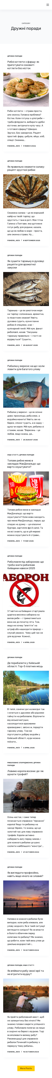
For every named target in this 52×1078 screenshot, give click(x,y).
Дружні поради (14, 56)
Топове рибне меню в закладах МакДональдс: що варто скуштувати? (23, 464)
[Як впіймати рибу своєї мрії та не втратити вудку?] (26, 996)
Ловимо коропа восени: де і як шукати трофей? (25, 773)
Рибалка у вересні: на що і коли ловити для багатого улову (26, 368)
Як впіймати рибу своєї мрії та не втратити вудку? (25, 972)
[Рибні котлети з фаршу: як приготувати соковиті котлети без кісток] (26, 90)
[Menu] (47, 5)
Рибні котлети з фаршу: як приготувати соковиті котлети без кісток (23, 65)
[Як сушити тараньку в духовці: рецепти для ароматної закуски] (26, 289)
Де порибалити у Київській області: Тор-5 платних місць (25, 665)
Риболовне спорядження (20, 763)
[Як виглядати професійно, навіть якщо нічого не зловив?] (26, 897)
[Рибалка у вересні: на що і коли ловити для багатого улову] (26, 391)
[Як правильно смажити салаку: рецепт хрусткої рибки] (26, 191)
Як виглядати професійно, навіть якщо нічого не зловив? (25, 874)
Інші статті (12, 455)
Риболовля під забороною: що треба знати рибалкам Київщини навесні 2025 (25, 565)
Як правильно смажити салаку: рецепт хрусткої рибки (26, 168)
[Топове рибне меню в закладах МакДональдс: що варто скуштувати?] (26, 488)
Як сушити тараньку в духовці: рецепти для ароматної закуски (25, 264)
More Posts (26, 1068)
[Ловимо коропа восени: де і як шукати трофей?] (26, 796)
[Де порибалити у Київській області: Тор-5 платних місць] (26, 688)
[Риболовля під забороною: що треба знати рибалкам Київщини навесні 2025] (26, 590)
